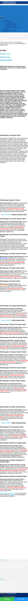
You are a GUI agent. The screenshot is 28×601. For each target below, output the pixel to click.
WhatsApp (7, 599)
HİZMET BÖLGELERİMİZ (9, 3)
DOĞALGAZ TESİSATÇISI (12, 27)
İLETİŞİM (5, 31)
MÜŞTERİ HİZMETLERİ (9, 2)
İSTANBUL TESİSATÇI (12, 23)
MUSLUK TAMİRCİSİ (11, 26)
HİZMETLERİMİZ (7, 21)
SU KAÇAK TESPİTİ (11, 24)
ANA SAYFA (6, 20)
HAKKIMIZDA (6, 29)
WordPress (3, 593)
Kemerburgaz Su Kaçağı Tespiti (8, 493)
